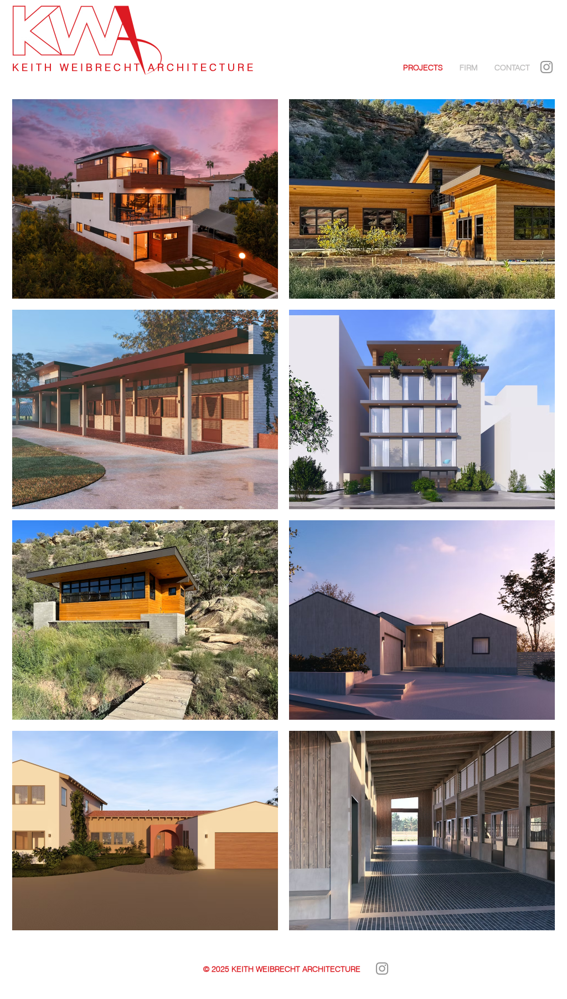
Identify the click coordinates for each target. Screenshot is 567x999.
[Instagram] (546, 67)
